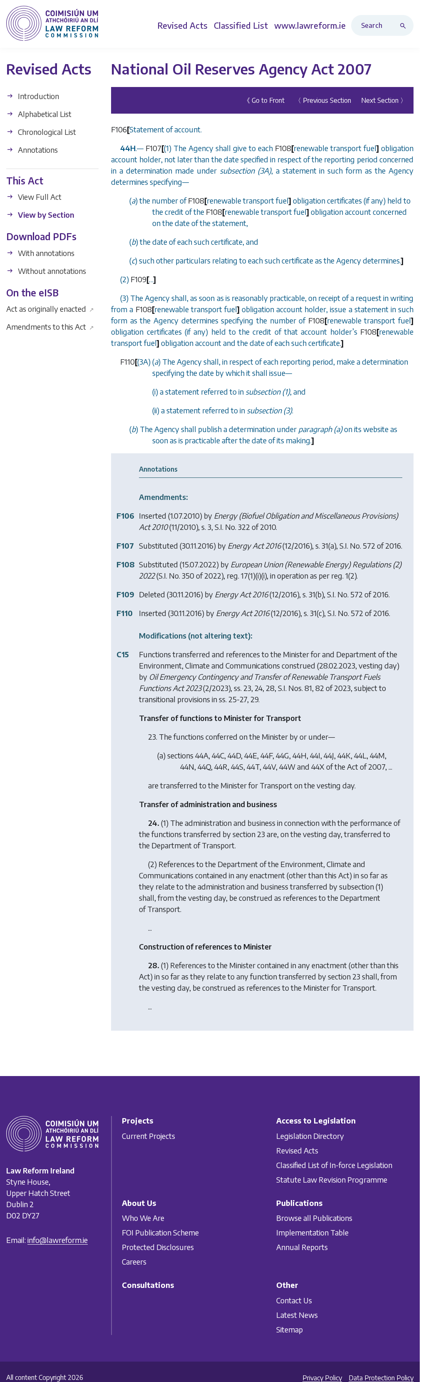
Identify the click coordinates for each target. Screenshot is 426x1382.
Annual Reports (302, 1247)
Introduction (37, 96)
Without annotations (51, 271)
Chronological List (46, 132)
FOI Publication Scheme (160, 1232)
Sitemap (289, 1329)
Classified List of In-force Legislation (334, 1165)
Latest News (297, 1315)
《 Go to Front (264, 100)
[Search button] (405, 25)
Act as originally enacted (50, 308)
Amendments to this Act (50, 326)
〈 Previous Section (323, 100)
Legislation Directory (310, 1136)
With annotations (45, 253)
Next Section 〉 (384, 100)
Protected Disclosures (158, 1247)
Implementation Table (312, 1232)
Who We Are (143, 1218)
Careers (134, 1261)
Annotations (37, 149)
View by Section (45, 214)
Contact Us (294, 1300)
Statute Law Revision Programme (331, 1179)
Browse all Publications (314, 1218)
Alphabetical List (44, 114)
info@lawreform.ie (57, 1240)
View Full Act (39, 196)
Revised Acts (297, 1150)
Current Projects (148, 1136)
